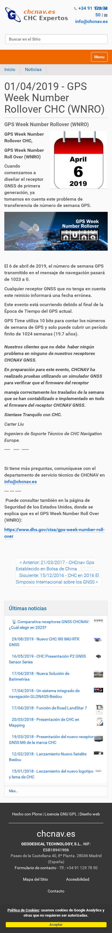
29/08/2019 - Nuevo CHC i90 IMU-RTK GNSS (44, 642)
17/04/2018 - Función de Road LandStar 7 (49, 708)
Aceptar (56, 924)
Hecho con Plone (27, 814)
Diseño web (90, 814)
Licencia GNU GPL (61, 814)
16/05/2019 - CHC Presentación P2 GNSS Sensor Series (47, 659)
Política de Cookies (23, 910)
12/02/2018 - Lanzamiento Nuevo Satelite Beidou (47, 757)
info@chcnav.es (91, 21)
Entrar (101, 8)
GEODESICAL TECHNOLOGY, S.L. (51, 844)
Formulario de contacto (35, 867)
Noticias (33, 69)
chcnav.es (56, 834)
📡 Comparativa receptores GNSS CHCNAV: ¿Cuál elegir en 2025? (49, 624)
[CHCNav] (38, 15)
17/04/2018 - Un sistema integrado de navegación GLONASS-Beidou (44, 693)
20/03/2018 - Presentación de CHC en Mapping (44, 722)
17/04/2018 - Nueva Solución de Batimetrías (39, 676)
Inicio (9, 69)
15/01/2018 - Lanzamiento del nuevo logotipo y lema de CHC (51, 774)
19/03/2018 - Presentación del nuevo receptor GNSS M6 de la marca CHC (51, 739)
